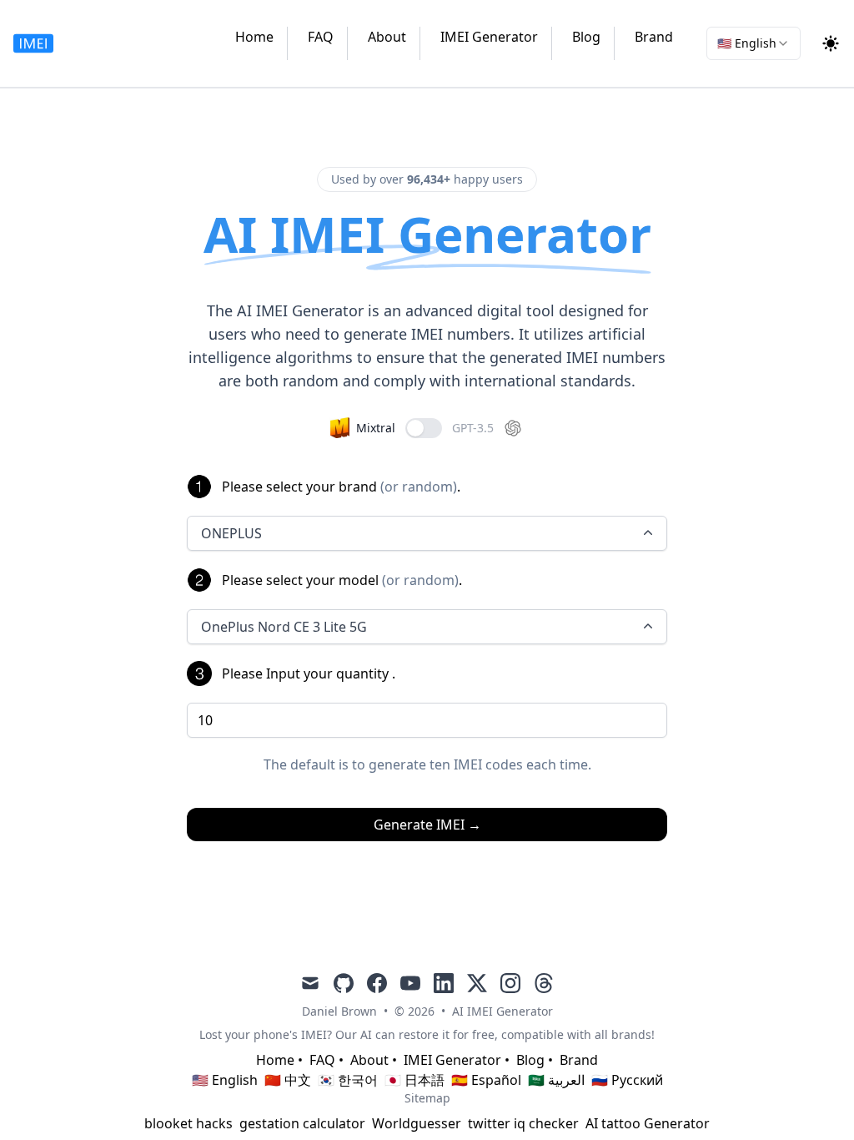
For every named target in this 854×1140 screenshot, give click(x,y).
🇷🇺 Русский (627, 1080)
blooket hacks (188, 1123)
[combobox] (753, 43)
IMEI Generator (489, 37)
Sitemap (427, 1098)
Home (254, 37)
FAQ (321, 37)
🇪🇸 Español (486, 1080)
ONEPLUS (231, 533)
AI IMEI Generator (502, 1011)
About (387, 37)
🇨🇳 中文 (287, 1080)
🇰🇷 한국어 (348, 1080)
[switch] (423, 428)
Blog (586, 37)
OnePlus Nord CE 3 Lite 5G (284, 627)
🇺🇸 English (225, 1080)
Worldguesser (416, 1123)
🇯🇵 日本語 (414, 1080)
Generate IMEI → (427, 824)
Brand (654, 37)
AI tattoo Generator (647, 1123)
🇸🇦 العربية (556, 1080)
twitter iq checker (523, 1123)
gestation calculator (302, 1123)
